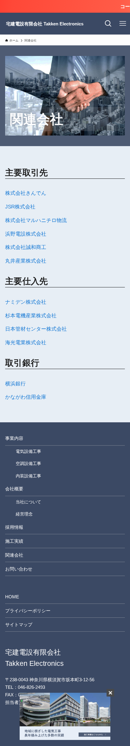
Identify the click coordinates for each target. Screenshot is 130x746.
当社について (28, 501)
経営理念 (24, 514)
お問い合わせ (18, 568)
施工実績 (14, 541)
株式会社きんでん (25, 193)
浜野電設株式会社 (25, 234)
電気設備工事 (28, 451)
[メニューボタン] (122, 23)
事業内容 (14, 438)
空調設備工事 (28, 463)
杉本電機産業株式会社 (31, 315)
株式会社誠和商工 (25, 247)
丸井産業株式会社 (25, 261)
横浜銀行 (15, 384)
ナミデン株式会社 (25, 302)
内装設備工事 (28, 475)
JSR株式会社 (20, 207)
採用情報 (14, 527)
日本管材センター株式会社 (36, 329)
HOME (12, 596)
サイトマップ (18, 624)
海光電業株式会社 (25, 342)
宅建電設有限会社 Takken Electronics (44, 23)
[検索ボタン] (108, 23)
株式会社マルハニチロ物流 (36, 220)
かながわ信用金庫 (25, 397)
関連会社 (14, 555)
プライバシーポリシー (27, 610)
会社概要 (14, 488)
